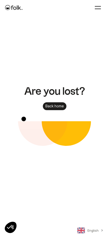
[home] (13, 8)
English (93, 230)
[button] (11, 227)
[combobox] (89, 231)
